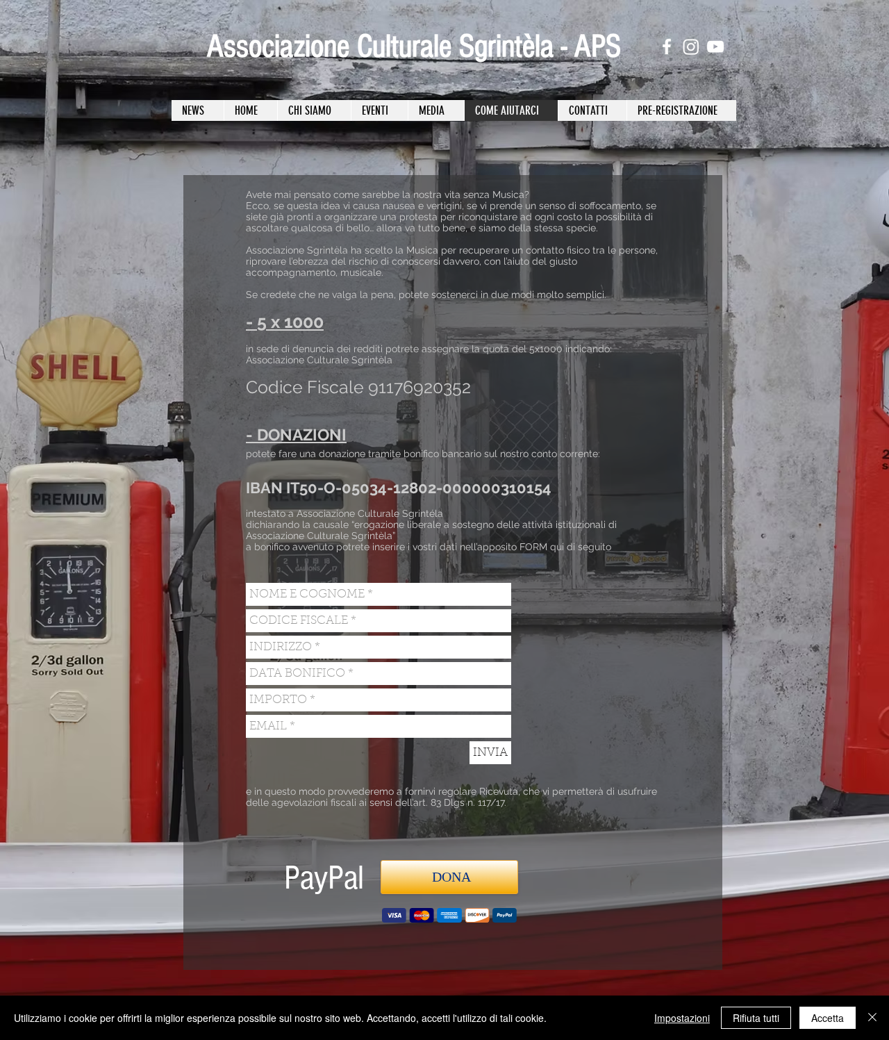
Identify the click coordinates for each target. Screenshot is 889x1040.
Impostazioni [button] (682, 1018)
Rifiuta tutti (756, 1018)
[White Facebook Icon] (666, 46)
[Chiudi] (872, 1018)
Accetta (827, 1018)
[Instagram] (691, 46)
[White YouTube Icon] (715, 46)
